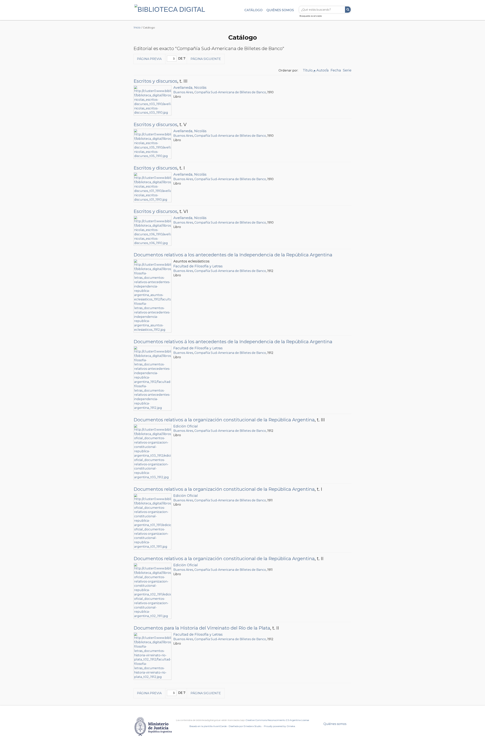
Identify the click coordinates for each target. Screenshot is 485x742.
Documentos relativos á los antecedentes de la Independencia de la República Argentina (233, 341)
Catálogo (253, 10)
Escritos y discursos (155, 81)
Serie (347, 70)
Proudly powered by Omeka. (280, 726)
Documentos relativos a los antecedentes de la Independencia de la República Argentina (233, 255)
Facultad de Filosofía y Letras (198, 266)
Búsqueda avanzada (311, 15)
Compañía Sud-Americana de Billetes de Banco (230, 92)
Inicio (137, 27)
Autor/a (322, 70)
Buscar (348, 9)
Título (308, 70)
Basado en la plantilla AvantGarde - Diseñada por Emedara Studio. (225, 726)
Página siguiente (206, 59)
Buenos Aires (183, 92)
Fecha (336, 70)
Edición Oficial (185, 426)
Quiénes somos (280, 10)
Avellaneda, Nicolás (190, 88)
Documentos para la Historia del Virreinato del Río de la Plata (202, 628)
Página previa (149, 59)
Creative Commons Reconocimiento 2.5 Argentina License (277, 720)
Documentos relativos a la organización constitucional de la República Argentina (224, 419)
